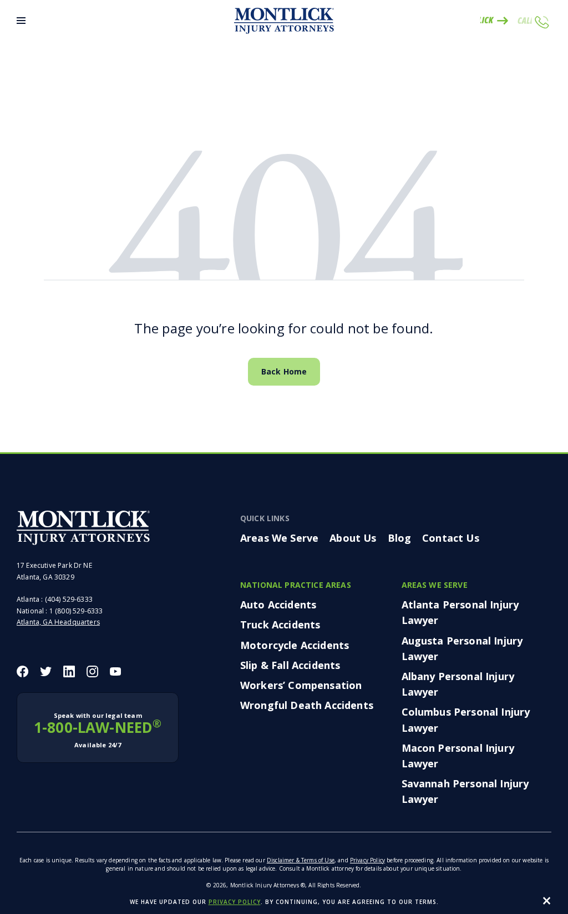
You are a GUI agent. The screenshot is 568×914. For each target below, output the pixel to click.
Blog (400, 538)
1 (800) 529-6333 (76, 611)
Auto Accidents (278, 604)
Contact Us (450, 538)
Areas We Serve (279, 538)
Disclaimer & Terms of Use (300, 860)
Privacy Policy (367, 860)
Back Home (284, 371)
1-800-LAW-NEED (97, 730)
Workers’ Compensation (301, 685)
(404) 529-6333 (69, 599)
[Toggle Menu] (21, 20)
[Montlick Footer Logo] (83, 528)
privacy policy (235, 902)
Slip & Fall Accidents (290, 665)
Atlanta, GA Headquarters (58, 622)
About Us (352, 538)
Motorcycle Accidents (294, 645)
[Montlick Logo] (284, 21)
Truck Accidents (280, 624)
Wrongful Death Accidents (306, 705)
